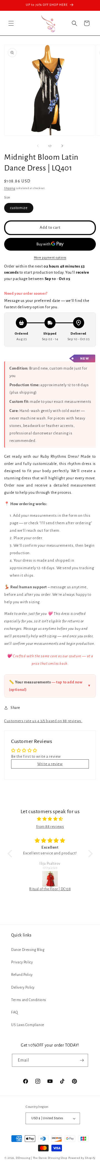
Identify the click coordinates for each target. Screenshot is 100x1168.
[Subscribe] (82, 1060)
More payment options (50, 257)
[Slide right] (62, 146)
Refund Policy (22, 975)
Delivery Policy (23, 987)
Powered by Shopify (82, 1157)
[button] (11, 23)
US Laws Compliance (27, 1025)
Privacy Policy (22, 962)
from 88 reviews (50, 827)
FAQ (14, 1012)
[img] (50, 819)
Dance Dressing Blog (27, 950)
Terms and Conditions (28, 1000)
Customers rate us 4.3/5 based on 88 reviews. (43, 721)
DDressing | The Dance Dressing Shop (42, 1157)
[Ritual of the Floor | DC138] (50, 879)
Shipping (9, 188)
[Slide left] (38, 146)
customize (19, 208)
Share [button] (15, 708)
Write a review (49, 764)
